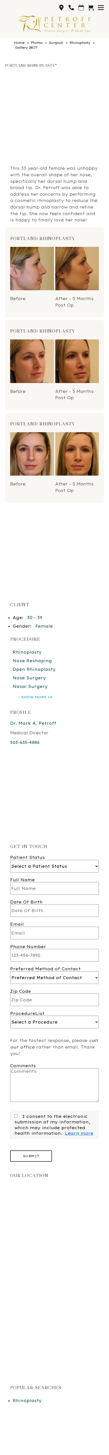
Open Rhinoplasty (34, 669)
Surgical (56, 43)
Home (19, 43)
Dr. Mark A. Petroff (33, 723)
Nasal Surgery (30, 686)
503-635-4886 (25, 742)
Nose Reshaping (32, 660)
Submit (31, 1156)
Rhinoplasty (79, 43)
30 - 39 (34, 617)
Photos (36, 43)
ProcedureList (27, 1013)
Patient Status (27, 857)
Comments (23, 1065)
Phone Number (28, 946)
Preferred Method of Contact (45, 969)
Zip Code (20, 991)
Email (17, 924)
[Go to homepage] (54, 24)
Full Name (22, 880)
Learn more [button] (79, 1133)
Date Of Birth (26, 902)
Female (44, 626)
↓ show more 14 (35, 697)
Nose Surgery (29, 677)
